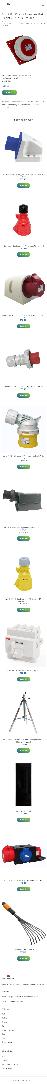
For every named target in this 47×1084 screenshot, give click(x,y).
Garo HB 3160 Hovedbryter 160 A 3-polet (23, 671)
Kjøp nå (9, 92)
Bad (3, 1014)
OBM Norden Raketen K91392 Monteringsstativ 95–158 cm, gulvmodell (23, 741)
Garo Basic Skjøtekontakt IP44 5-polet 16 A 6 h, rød (23, 246)
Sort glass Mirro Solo (23, 811)
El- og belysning (8, 1030)
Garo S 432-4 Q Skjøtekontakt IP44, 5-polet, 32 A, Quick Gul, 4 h (23, 600)
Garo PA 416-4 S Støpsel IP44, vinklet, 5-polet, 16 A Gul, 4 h (23, 457)
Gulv (3, 1034)
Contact (5, 1060)
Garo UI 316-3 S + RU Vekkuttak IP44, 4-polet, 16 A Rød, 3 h (23, 316)
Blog (3, 1056)
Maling (4, 1038)
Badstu (4, 1018)
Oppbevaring (7, 1042)
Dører (4, 1026)
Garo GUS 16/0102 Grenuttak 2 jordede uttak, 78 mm (23, 880)
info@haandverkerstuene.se (12, 1001)
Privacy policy (7, 1068)
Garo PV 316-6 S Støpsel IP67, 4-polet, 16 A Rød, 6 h (23, 387)
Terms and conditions (10, 1064)
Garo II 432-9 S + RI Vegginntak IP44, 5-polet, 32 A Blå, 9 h (23, 175)
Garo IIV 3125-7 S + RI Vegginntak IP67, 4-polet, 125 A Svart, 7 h (23, 528)
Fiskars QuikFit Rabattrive (23, 950)
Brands (14, 76)
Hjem (4, 21)
